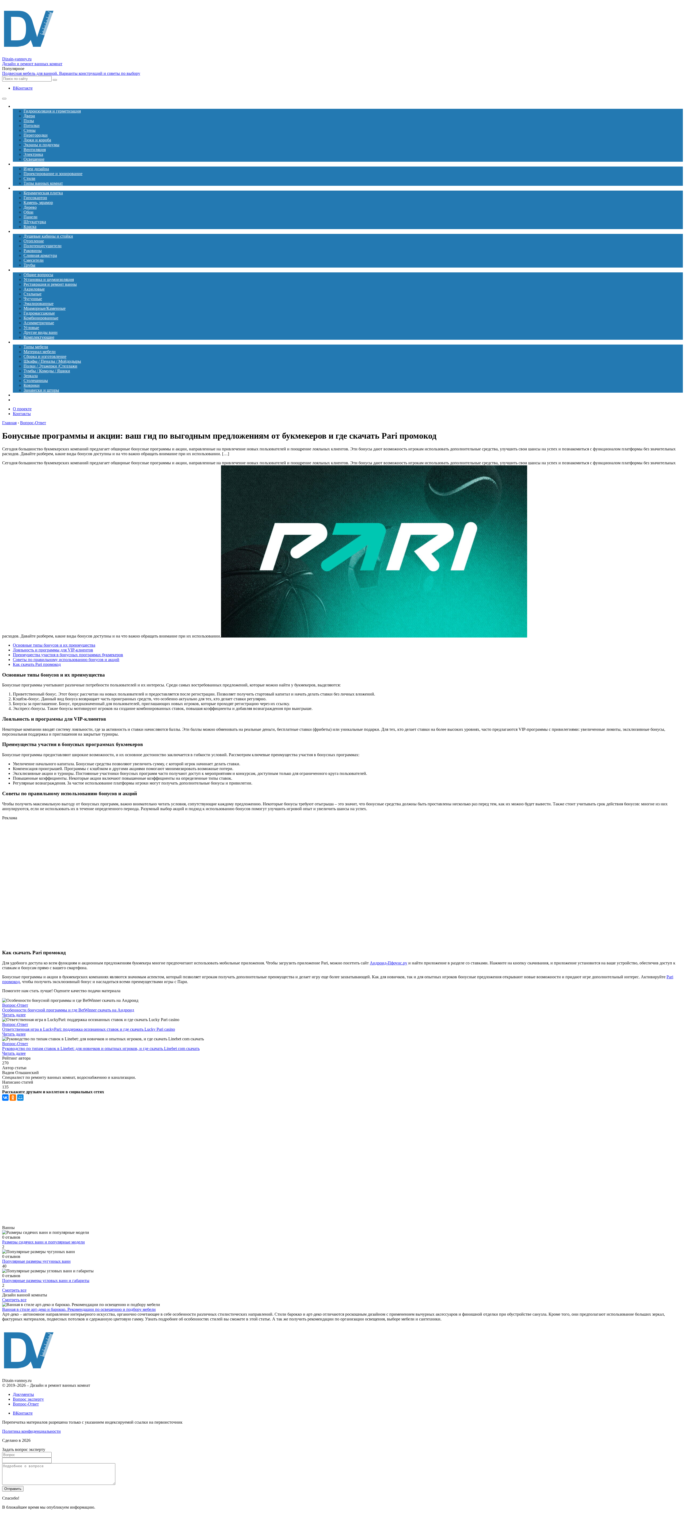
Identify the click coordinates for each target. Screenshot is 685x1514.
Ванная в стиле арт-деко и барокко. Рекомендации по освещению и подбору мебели (79, 1309)
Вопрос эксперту (28, 1399)
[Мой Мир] (20, 1097)
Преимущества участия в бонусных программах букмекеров (68, 654)
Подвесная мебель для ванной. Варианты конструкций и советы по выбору (71, 73)
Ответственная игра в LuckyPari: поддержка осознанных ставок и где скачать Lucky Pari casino (88, 1029)
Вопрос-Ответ (15, 1005)
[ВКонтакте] (5, 1097)
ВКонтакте (23, 88)
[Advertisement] (114, 885)
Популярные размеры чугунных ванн (36, 1261)
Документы (23, 1394)
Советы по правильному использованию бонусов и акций (66, 659)
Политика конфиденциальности (31, 1431)
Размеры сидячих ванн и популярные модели (43, 1242)
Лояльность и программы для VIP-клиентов (53, 650)
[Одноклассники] (13, 1097)
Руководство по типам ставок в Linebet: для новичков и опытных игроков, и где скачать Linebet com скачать (101, 1048)
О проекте (22, 409)
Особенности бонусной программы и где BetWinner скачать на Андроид (68, 1010)
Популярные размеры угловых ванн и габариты (45, 1280)
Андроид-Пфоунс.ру (388, 963)
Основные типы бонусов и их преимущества (54, 645)
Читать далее (14, 1015)
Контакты (22, 413)
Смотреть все (14, 1290)
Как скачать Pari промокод (37, 664)
